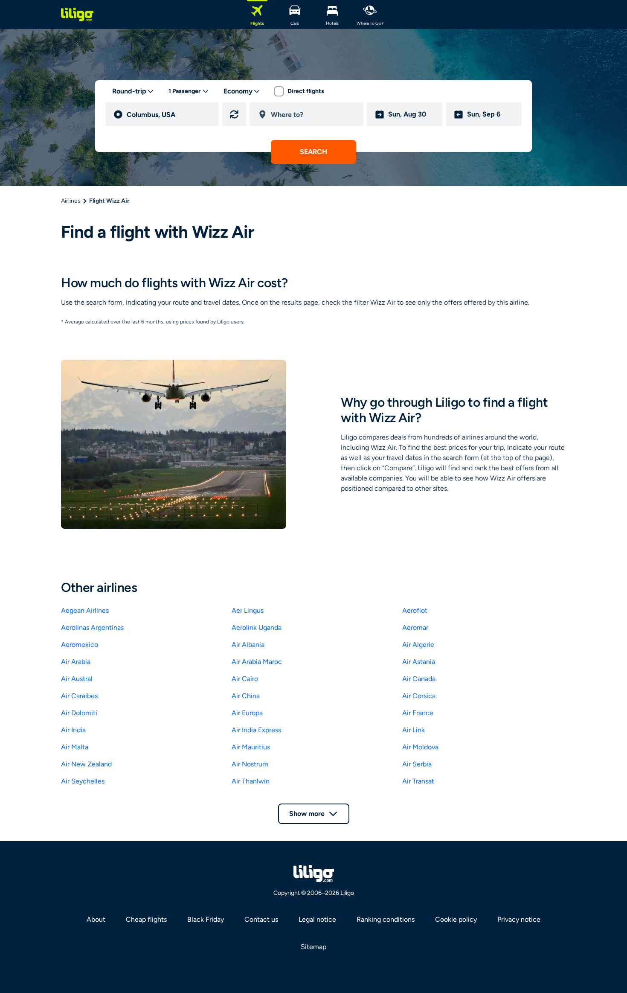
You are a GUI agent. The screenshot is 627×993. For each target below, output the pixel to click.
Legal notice (317, 919)
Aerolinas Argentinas (92, 627)
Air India (73, 730)
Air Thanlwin (251, 781)
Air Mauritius (251, 747)
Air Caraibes (79, 696)
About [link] (96, 919)
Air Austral (77, 679)
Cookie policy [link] (456, 919)
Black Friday (205, 919)
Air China (246, 696)
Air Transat (418, 781)
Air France (417, 713)
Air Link (413, 730)
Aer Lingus (248, 610)
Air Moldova (420, 747)
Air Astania (418, 662)
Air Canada (418, 679)
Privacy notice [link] (518, 919)
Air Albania (248, 645)
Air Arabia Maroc (257, 662)
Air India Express (256, 730)
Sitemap (313, 947)
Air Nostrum (250, 764)
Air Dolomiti (79, 713)
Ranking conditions (386, 919)
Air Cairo (245, 679)
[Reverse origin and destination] (234, 114)
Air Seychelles (82, 781)
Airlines (71, 200)
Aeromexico (79, 645)
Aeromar (415, 627)
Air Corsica (418, 696)
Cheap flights (146, 919)
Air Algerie (418, 645)
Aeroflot (414, 610)
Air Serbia (417, 764)
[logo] (77, 14)
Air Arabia (75, 662)
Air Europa (247, 713)
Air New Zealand (86, 764)
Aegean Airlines (85, 610)
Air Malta (74, 747)
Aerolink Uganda (257, 627)
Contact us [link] (261, 919)
